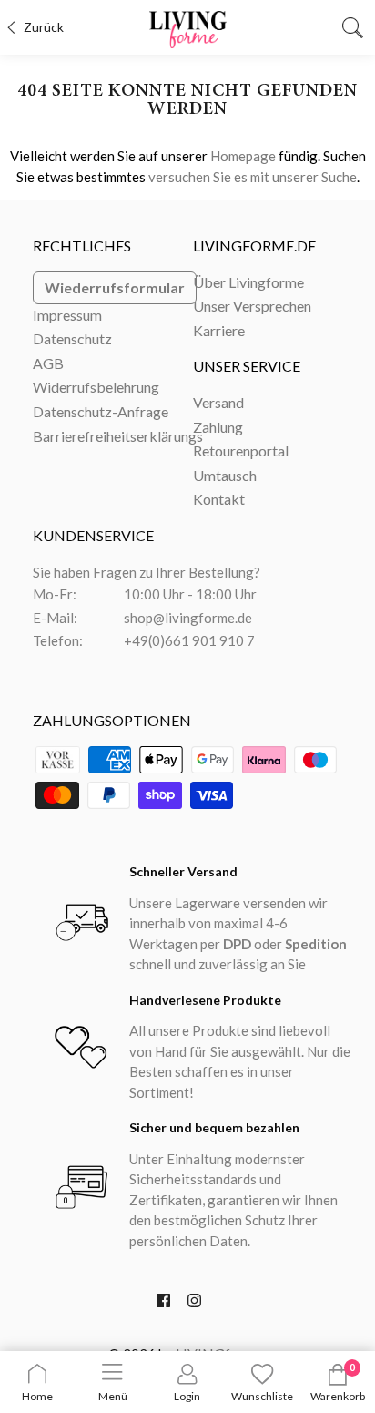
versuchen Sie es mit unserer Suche (252, 177)
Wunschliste (262, 1396)
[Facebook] (163, 1305)
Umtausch (225, 475)
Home (37, 1396)
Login (187, 1396)
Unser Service (246, 365)
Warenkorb (337, 1396)
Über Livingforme (248, 282)
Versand (218, 402)
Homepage (243, 156)
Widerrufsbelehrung (96, 386)
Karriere (219, 330)
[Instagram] (194, 1305)
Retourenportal (241, 450)
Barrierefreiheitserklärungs (118, 436)
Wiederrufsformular (115, 287)
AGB (48, 363)
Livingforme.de (254, 245)
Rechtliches (82, 245)
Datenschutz (72, 338)
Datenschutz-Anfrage (100, 411)
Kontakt (219, 498)
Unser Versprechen (252, 305)
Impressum (67, 314)
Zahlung (218, 426)
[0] (338, 1381)
